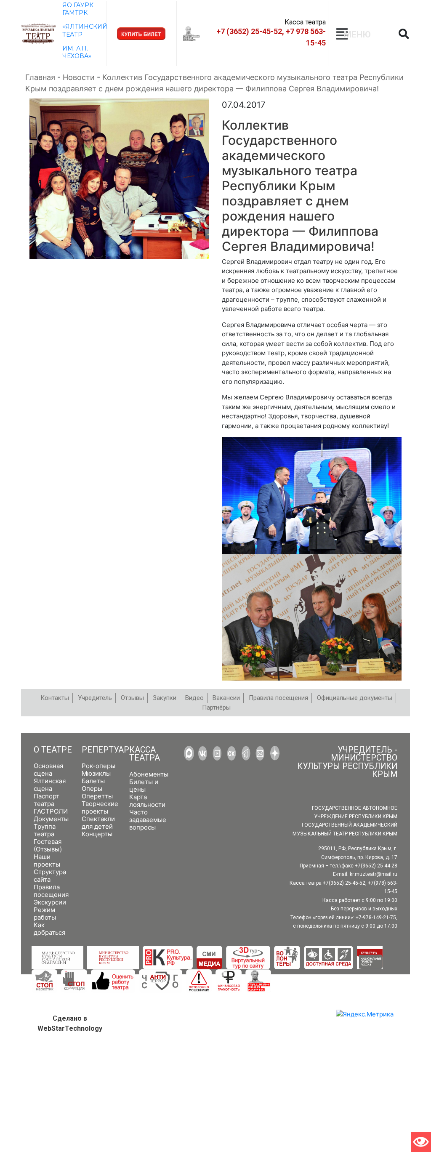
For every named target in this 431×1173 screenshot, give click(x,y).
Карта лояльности (147, 801)
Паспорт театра (46, 800)
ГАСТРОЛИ (51, 811)
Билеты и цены (143, 785)
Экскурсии (50, 902)
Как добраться (49, 928)
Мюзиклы (96, 773)
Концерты (97, 834)
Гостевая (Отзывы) (48, 845)
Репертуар (105, 750)
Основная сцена (48, 769)
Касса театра (144, 754)
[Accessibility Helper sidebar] (421, 1142)
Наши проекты (47, 860)
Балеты (93, 781)
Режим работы (45, 913)
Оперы (92, 789)
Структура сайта (50, 875)
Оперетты (97, 796)
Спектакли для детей (98, 822)
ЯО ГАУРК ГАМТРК (77, 8)
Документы (51, 819)
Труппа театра (45, 830)
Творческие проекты (100, 807)
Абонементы (148, 774)
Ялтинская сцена (50, 785)
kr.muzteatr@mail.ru (373, 874)
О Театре (53, 750)
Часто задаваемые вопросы (147, 819)
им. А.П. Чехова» (76, 52)
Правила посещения (51, 891)
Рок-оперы (98, 766)
